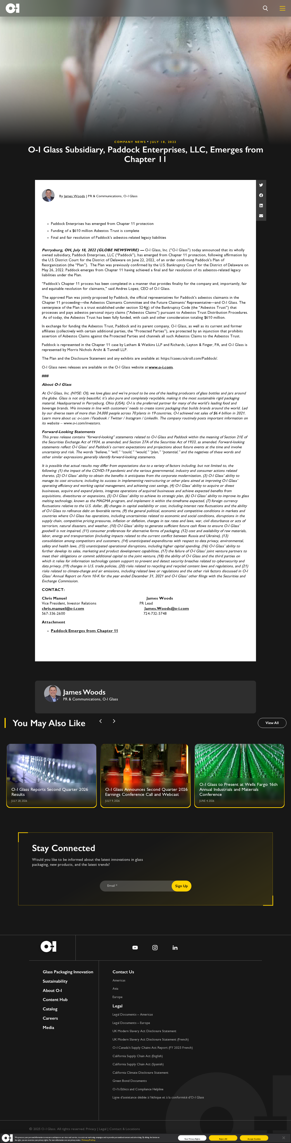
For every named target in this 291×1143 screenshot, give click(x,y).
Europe (118, 997)
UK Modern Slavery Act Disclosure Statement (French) (151, 1039)
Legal (118, 1006)
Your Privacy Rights (192, 1139)
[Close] (284, 1138)
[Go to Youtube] (135, 947)
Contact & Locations (124, 1129)
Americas (119, 980)
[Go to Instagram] (155, 947)
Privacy (91, 1129)
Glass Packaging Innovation (68, 972)
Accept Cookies (254, 1139)
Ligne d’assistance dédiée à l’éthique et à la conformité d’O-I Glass (158, 1097)
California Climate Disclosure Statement (140, 1072)
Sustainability (55, 981)
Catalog (50, 1009)
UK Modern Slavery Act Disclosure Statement (144, 1031)
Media (48, 1027)
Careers (50, 1018)
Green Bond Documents (130, 1081)
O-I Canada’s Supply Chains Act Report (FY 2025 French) (153, 1047)
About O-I (52, 990)
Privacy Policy (88, 1140)
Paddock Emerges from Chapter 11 (84, 631)
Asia (115, 988)
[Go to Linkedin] (175, 947)
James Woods (74, 196)
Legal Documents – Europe (131, 1023)
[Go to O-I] (12, 8)
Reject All (223, 1139)
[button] (261, 185)
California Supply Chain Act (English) (138, 1056)
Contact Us (123, 971)
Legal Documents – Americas (133, 1014)
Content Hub (55, 999)
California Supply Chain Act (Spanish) (138, 1064)
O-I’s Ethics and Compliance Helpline (138, 1089)
